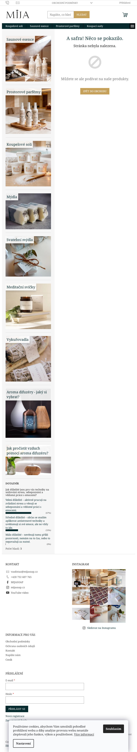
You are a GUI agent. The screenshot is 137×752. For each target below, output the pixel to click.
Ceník (9, 659)
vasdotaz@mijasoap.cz (24, 571)
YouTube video (20, 592)
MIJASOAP (17, 582)
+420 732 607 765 (21, 577)
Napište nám (13, 655)
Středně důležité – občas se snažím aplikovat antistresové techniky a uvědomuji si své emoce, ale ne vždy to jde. (27, 522)
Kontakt (10, 650)
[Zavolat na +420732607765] (11, 2)
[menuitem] (14, 26)
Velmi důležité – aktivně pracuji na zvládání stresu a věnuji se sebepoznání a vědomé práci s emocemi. (26, 505)
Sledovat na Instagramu (101, 628)
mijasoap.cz (18, 587)
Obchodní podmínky (65, 2)
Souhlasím (113, 729)
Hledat (82, 14)
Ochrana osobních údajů (20, 646)
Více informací (84, 734)
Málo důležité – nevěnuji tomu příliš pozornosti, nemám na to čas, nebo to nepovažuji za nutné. (28, 538)
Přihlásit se (16, 709)
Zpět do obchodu (94, 91)
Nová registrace (15, 716)
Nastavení (23, 743)
